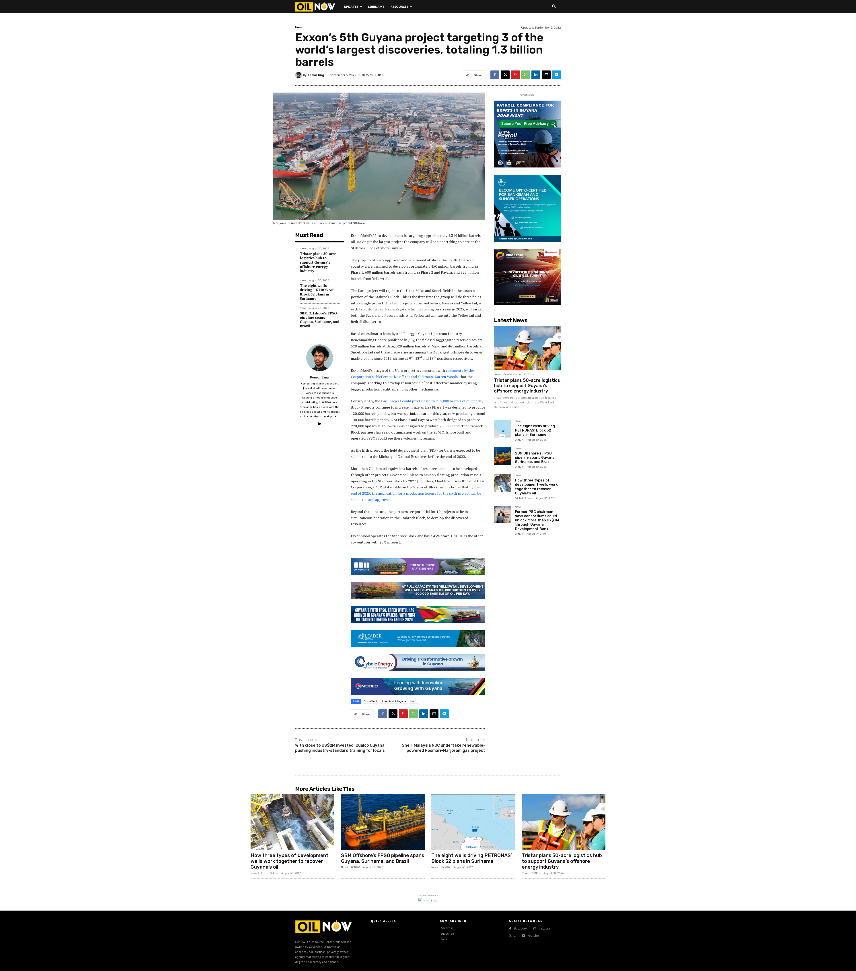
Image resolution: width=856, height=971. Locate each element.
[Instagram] (534, 929)
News (299, 27)
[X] (505, 74)
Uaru (413, 701)
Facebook (520, 928)
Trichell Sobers (523, 498)
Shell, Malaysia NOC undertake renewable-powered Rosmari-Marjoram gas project (443, 748)
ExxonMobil (371, 701)
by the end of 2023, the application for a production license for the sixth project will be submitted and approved (416, 493)
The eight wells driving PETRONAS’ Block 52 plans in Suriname (317, 292)
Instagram (545, 928)
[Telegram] (556, 74)
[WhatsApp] (525, 74)
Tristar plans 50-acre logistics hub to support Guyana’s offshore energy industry (318, 262)
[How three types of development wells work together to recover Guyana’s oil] (502, 483)
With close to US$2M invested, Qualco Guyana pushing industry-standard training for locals (340, 748)
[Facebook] (494, 74)
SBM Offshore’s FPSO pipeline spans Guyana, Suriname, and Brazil (319, 319)
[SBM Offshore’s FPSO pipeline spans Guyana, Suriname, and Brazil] (502, 456)
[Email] (546, 74)
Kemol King (316, 75)
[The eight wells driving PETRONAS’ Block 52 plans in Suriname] (502, 429)
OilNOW (507, 374)
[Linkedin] (535, 74)
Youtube (533, 936)
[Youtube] (523, 935)
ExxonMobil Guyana (394, 701)
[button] (554, 6)
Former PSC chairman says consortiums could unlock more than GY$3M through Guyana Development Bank (537, 520)
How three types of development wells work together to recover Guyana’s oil (536, 486)
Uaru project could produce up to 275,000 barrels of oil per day (432, 401)
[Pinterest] (515, 74)
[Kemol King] (299, 75)
